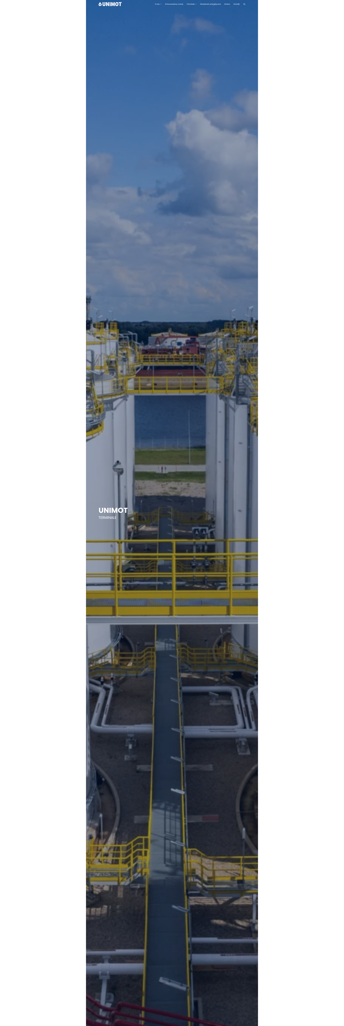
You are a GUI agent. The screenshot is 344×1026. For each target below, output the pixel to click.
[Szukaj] (244, 4)
